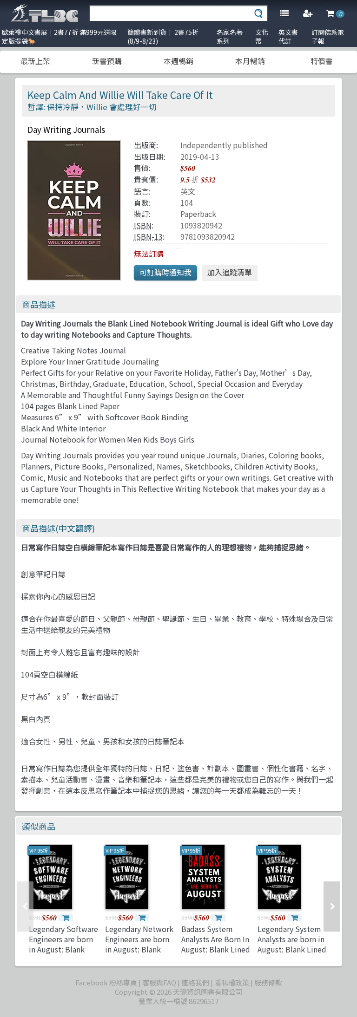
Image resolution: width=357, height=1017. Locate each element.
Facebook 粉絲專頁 (106, 982)
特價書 (322, 60)
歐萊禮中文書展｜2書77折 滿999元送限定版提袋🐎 (59, 36)
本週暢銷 (178, 60)
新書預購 (107, 60)
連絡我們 (195, 982)
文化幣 (261, 36)
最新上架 (35, 60)
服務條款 (268, 982)
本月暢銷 (250, 60)
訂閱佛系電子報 (327, 36)
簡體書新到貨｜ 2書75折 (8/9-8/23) (162, 36)
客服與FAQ (159, 982)
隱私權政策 (231, 982)
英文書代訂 (288, 36)
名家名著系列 (230, 36)
